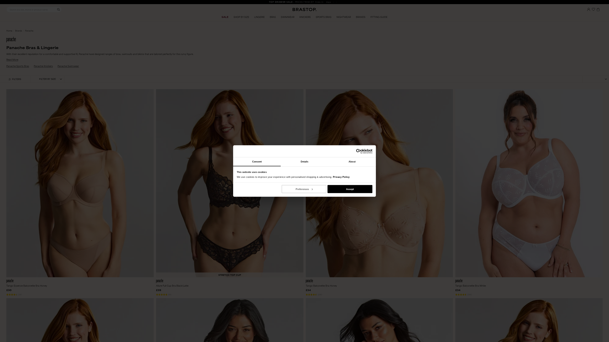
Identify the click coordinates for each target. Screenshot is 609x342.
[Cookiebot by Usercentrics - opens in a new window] (358, 151)
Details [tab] (304, 161)
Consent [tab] (257, 161)
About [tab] (352, 161)
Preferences (302, 189)
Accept (350, 189)
